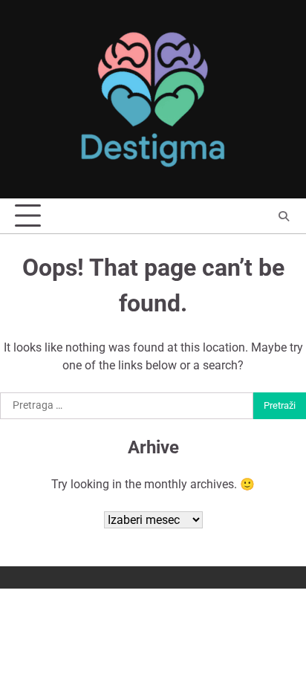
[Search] (284, 216)
